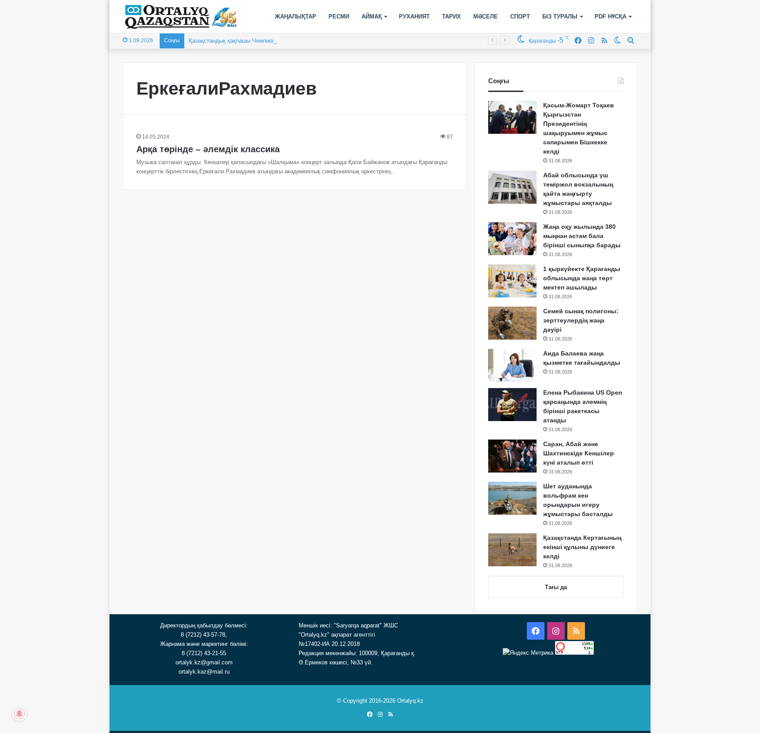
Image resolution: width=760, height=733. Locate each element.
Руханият (414, 16)
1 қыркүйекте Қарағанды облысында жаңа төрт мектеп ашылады (581, 278)
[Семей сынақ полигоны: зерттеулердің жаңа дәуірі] (512, 323)
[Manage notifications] (19, 714)
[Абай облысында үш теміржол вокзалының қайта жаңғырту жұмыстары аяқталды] (512, 187)
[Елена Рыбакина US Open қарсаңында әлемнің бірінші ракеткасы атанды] (512, 404)
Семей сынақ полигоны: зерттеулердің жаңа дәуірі (580, 320)
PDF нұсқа (610, 16)
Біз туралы (559, 16)
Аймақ (372, 16)
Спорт (520, 16)
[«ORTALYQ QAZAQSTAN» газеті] (181, 16)
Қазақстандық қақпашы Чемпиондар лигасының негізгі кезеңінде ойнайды (287, 40)
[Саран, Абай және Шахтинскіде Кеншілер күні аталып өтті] (512, 456)
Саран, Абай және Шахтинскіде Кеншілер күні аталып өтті (578, 453)
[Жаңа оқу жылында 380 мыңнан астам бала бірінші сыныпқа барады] (512, 238)
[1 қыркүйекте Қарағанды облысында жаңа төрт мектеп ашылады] (512, 280)
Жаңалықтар (295, 16)
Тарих (451, 16)
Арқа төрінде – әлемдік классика (208, 149)
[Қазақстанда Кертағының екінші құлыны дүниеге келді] (512, 549)
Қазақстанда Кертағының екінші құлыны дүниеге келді (582, 547)
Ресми (339, 16)
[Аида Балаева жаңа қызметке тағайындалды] (512, 365)
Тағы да (556, 587)
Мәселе (485, 16)
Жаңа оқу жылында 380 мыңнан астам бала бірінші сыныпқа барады (582, 236)
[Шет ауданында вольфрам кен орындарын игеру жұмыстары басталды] (512, 498)
